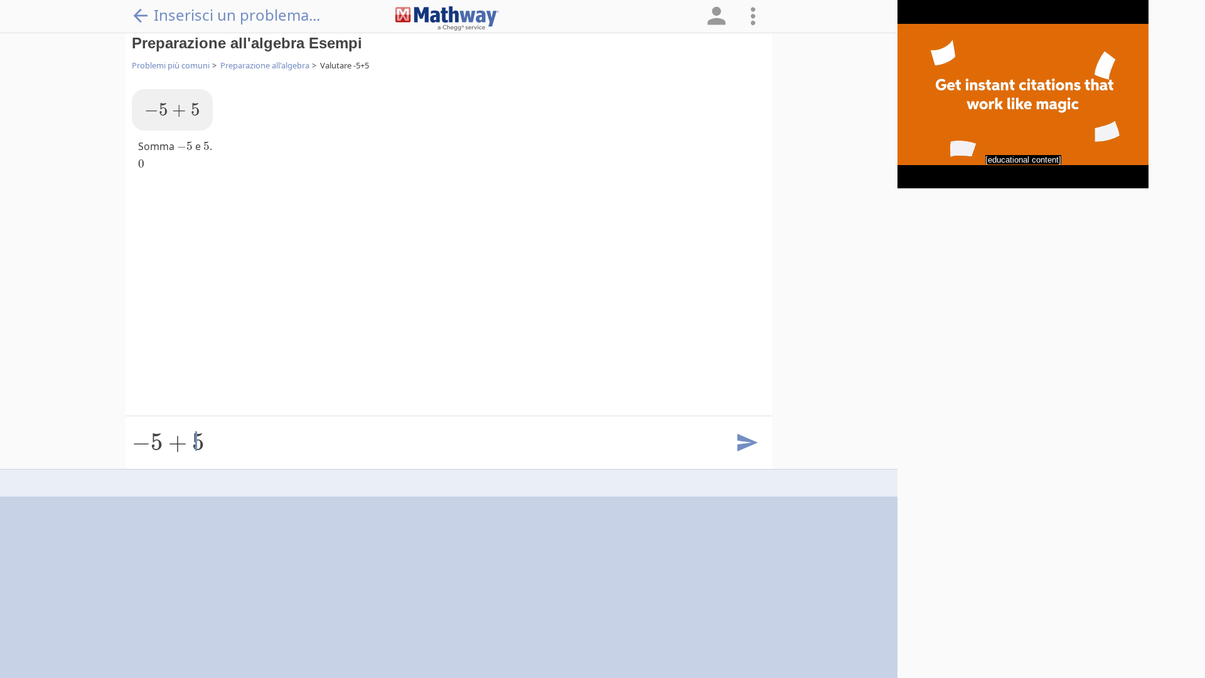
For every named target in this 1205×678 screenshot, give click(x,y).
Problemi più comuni (171, 65)
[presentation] (172, 110)
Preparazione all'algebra (264, 65)
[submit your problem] (746, 443)
